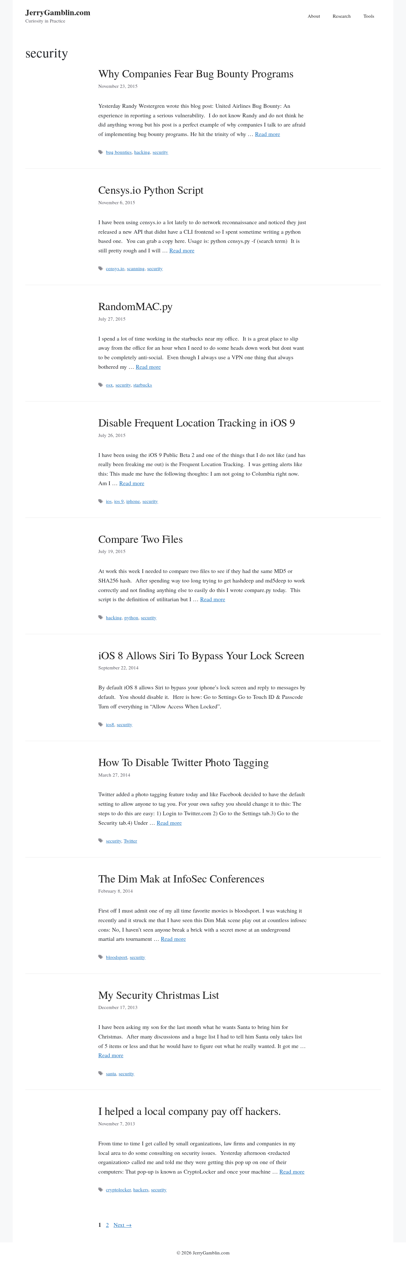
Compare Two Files (140, 538)
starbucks (142, 384)
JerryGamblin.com (57, 12)
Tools (368, 16)
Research (342, 16)
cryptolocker (118, 1189)
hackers (140, 1189)
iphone (133, 501)
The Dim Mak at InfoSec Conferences (181, 878)
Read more (267, 134)
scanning (136, 268)
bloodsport (116, 957)
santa (111, 1073)
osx (109, 384)
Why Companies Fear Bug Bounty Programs (195, 73)
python (131, 617)
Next (123, 1224)
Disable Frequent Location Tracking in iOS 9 (196, 422)
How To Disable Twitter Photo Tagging (183, 761)
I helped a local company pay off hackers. (189, 1110)
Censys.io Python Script (151, 189)
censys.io (115, 268)
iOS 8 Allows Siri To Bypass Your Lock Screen (201, 655)
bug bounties (119, 152)
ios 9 (119, 501)
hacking (142, 152)
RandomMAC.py (135, 305)
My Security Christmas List (158, 994)
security (160, 152)
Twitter (130, 840)
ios (109, 501)
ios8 (110, 724)
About (314, 16)
